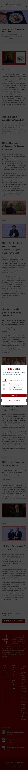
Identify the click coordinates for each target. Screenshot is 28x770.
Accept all (14, 396)
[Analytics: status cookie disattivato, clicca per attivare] (4, 384)
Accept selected (14, 400)
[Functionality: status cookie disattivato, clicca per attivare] (4, 388)
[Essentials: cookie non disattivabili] (4, 380)
